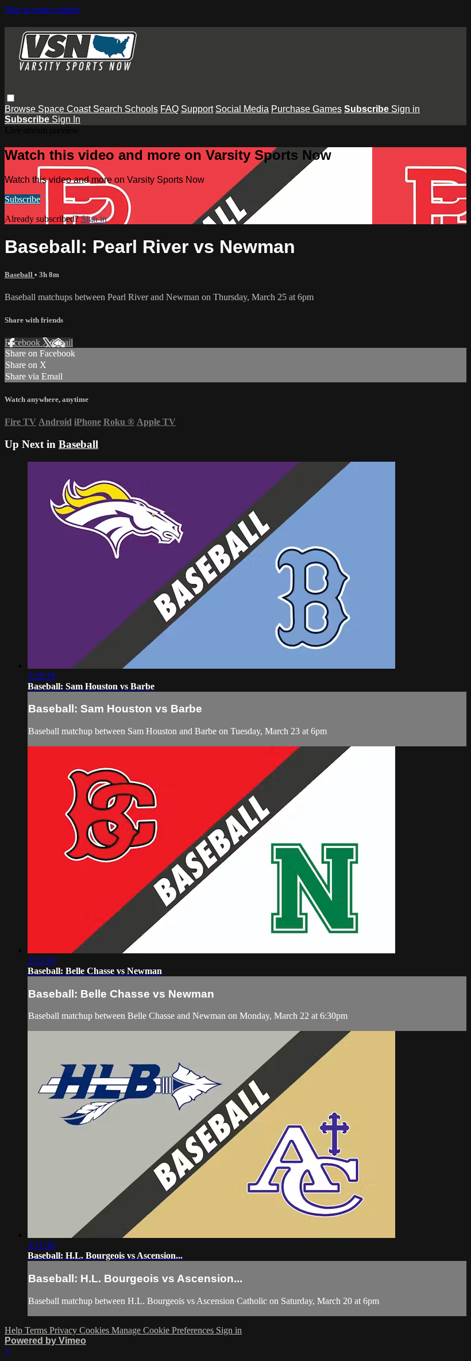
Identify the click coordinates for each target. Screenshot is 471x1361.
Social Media (242, 109)
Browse (21, 109)
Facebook (24, 342)
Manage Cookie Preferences (163, 1330)
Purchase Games (306, 109)
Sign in (405, 109)
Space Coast (65, 109)
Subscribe (22, 199)
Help (15, 1330)
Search (109, 109)
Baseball (19, 274)
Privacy (64, 1330)
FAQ (169, 109)
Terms (37, 1330)
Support (197, 109)
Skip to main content (42, 9)
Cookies (95, 1330)
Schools (141, 109)
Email (62, 342)
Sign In (66, 119)
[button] (10, 98)
